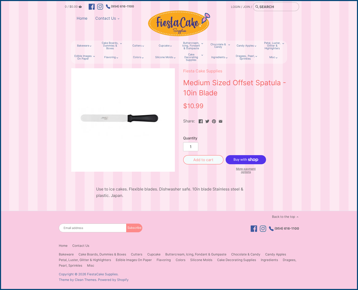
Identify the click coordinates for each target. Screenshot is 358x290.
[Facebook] (92, 6)
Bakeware (66, 254)
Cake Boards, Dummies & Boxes (102, 254)
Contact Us (80, 246)
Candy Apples (275, 254)
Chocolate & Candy (245, 254)
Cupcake (154, 254)
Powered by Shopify (113, 280)
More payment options (246, 170)
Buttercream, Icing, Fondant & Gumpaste (195, 254)
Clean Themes (85, 280)
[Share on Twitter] (207, 120)
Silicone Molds (201, 260)
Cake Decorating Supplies (236, 260)
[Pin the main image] (214, 120)
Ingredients (269, 260)
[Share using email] (221, 120)
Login (235, 6)
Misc (90, 265)
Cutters (136, 254)
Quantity (190, 138)
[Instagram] (100, 6)
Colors (180, 260)
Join (246, 6)
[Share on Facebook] (201, 120)
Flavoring (164, 260)
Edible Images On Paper (134, 260)
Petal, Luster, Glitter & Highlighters (85, 260)
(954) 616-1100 (122, 6)
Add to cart (203, 159)
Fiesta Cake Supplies (202, 70)
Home (63, 246)
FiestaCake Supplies (102, 274)
